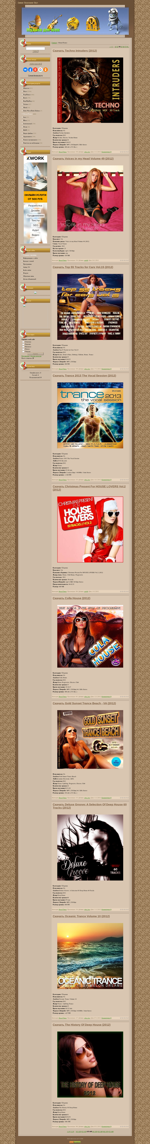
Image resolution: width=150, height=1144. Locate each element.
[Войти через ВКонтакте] (25, 69)
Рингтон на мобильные (31, 143)
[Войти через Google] (40, 69)
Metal (25, 107)
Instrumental (27, 123)
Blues (25, 120)
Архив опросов (35, 356)
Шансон (26, 88)
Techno (25, 104)
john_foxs (87, 152)
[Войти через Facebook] (30, 69)
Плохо (27, 349)
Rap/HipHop (27, 101)
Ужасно (27, 351)
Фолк (25, 127)
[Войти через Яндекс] (35, 69)
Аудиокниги (27, 136)
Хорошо (28, 344)
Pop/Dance (27, 94)
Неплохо (28, 346)
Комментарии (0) (107, 152)
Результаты (25, 356)
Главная (20, 2)
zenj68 (86, 260)
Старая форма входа (35, 75)
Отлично (28, 342)
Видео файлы (28, 133)
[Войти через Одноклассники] (45, 69)
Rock (25, 98)
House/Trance (28, 114)
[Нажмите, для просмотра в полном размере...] (90, 231)
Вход (36, 2)
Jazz (24, 117)
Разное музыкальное (30, 140)
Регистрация (28, 2)
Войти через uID (35, 64)
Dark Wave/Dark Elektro (31, 111)
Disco (25, 91)
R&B (25, 130)
